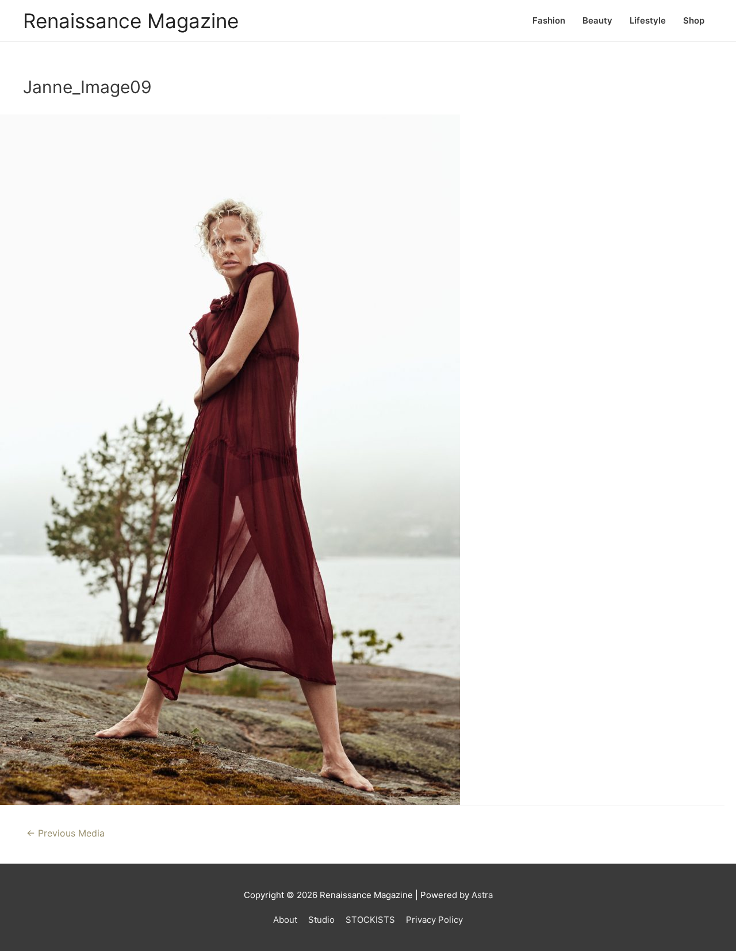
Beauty (597, 20)
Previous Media (65, 833)
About (285, 919)
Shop (693, 20)
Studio (321, 919)
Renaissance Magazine (131, 21)
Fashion (548, 20)
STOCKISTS (370, 919)
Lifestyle (648, 20)
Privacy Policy (434, 919)
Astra (482, 894)
